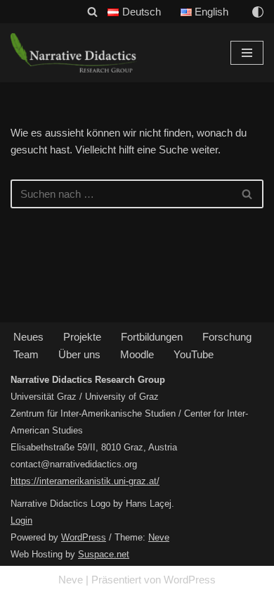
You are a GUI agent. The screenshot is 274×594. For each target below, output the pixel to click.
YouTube (194, 354)
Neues (28, 337)
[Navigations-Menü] (246, 53)
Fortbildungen (152, 337)
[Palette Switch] (257, 12)
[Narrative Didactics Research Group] (74, 52)
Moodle (137, 354)
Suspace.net (103, 554)
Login (21, 520)
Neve (158, 537)
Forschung (227, 337)
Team (26, 354)
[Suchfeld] (92, 11)
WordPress (83, 537)
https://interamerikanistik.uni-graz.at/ (85, 481)
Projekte (82, 337)
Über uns (79, 354)
